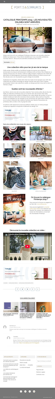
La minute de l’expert (25, 367)
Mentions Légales (40, 372)
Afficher (12, 62)
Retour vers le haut (47, 397)
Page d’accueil (39, 369)
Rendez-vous (30, 17)
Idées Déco (24, 17)
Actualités (30, 365)
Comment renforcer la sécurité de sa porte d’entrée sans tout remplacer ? (10, 365)
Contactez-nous (40, 374)
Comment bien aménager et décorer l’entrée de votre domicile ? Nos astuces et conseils (27, 315)
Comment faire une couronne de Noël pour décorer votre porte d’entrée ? (43, 315)
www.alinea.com (41, 204)
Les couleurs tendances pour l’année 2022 (10, 314)
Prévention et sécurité (25, 360)
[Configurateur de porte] (27, 120)
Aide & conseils (23, 362)
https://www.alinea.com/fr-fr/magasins (29, 343)
